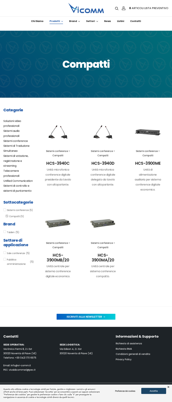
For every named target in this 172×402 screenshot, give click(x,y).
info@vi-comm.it (21, 365)
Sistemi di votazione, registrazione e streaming (15, 161)
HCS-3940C (58, 163)
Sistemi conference (15, 141)
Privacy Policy (124, 359)
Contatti (135, 21)
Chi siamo (37, 21)
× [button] (168, 387)
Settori (90, 21)
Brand (73, 21)
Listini (120, 21)
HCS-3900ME (148, 163)
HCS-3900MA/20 (103, 257)
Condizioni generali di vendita (133, 354)
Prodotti (55, 21)
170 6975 (31, 357)
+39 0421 (20, 357)
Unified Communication (18, 181)
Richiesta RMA (124, 348)
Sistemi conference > (58, 151)
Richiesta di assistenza (129, 343)
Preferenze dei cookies (125, 391)
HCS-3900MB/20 (58, 257)
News (107, 21)
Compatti (57, 155)
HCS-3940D (102, 163)
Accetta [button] (154, 391)
